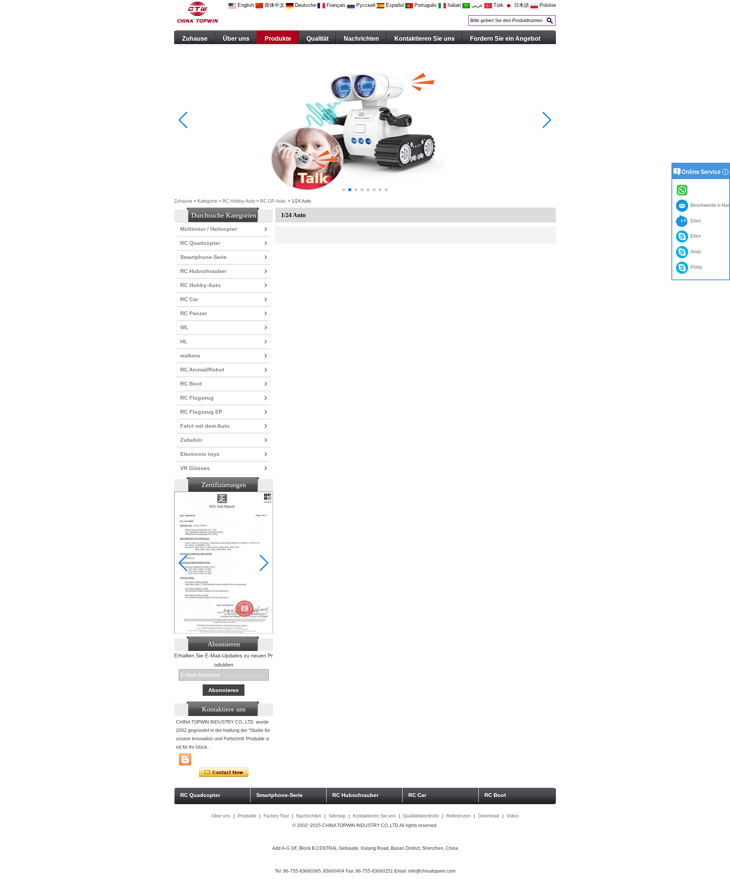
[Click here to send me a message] (683, 189)
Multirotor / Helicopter (208, 229)
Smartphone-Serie (203, 257)
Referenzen (458, 816)
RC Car (189, 299)
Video (512, 816)
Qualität (317, 38)
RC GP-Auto (273, 201)
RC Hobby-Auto (238, 201)
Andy (694, 251)
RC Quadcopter (200, 243)
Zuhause (195, 38)
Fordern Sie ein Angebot (505, 38)
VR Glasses (195, 468)
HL (183, 341)
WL (184, 327)
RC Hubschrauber (203, 271)
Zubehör (191, 440)
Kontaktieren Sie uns (424, 38)
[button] (343, 189)
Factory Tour (276, 816)
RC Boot (191, 384)
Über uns (236, 38)
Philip (695, 267)
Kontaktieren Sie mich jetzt (223, 773)
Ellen (694, 221)
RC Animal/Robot (202, 370)
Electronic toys (199, 454)
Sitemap (337, 816)
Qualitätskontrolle (421, 816)
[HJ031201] (365, 194)
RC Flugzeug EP (201, 412)
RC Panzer (193, 313)
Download (488, 816)
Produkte (278, 38)
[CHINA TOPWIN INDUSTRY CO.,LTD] (197, 21)
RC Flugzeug (197, 398)
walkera (190, 355)
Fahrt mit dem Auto (205, 426)
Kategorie (207, 201)
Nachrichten (361, 38)
